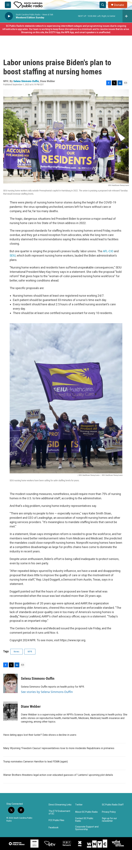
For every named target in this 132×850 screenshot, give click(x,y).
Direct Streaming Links (60, 804)
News (16, 651)
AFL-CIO (108, 251)
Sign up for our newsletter (109, 819)
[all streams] (127, 16)
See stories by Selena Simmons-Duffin (47, 692)
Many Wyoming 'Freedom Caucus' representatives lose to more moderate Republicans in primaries (58, 748)
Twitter (79, 804)
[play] (8, 16)
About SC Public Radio (86, 812)
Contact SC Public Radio (84, 819)
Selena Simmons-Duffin (26, 81)
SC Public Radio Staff (113, 804)
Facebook (53, 827)
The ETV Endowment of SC (59, 812)
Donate (119, 5)
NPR (30, 651)
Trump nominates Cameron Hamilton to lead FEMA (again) (35, 761)
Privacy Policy (109, 812)
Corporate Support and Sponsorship (87, 828)
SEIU (13, 255)
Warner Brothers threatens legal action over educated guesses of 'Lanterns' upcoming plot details (58, 774)
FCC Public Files (56, 820)
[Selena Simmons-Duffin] (10, 683)
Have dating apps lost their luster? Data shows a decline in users (39, 734)
